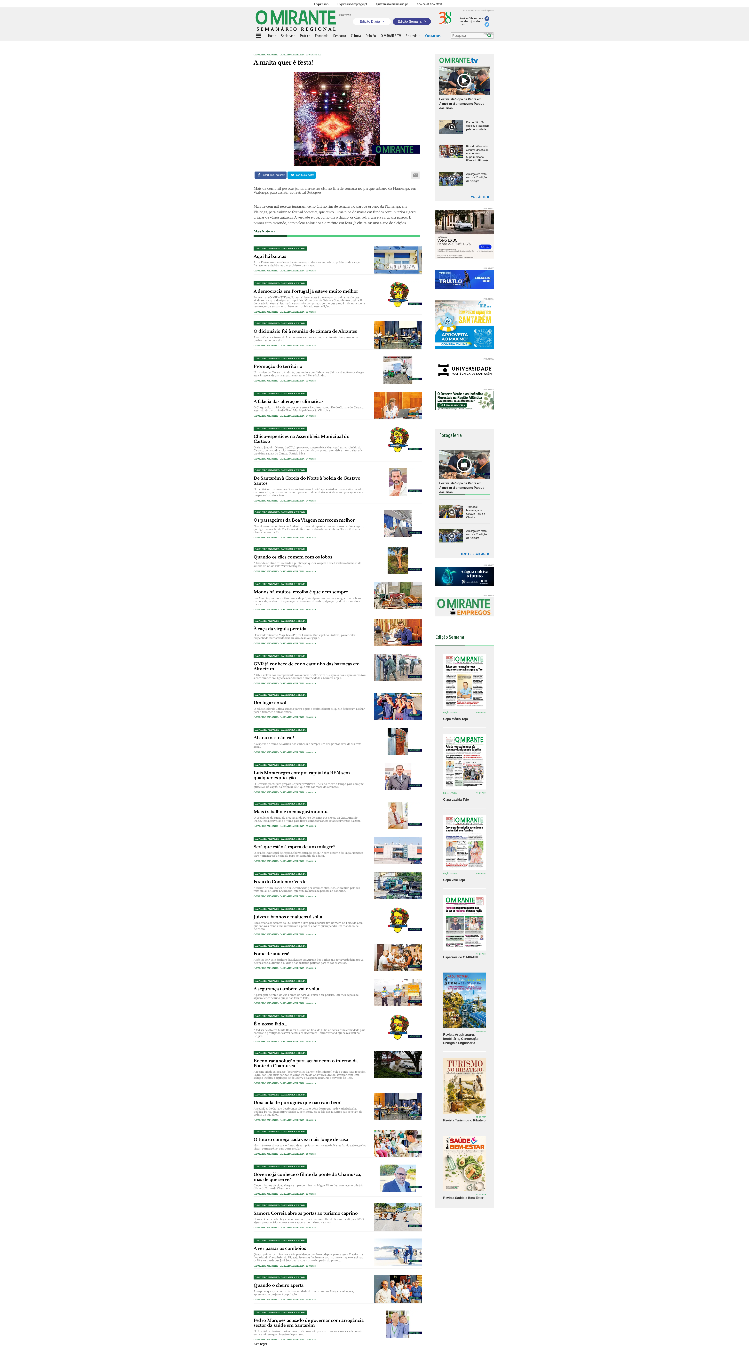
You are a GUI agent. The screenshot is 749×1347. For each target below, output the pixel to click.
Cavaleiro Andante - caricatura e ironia (279, 54)
